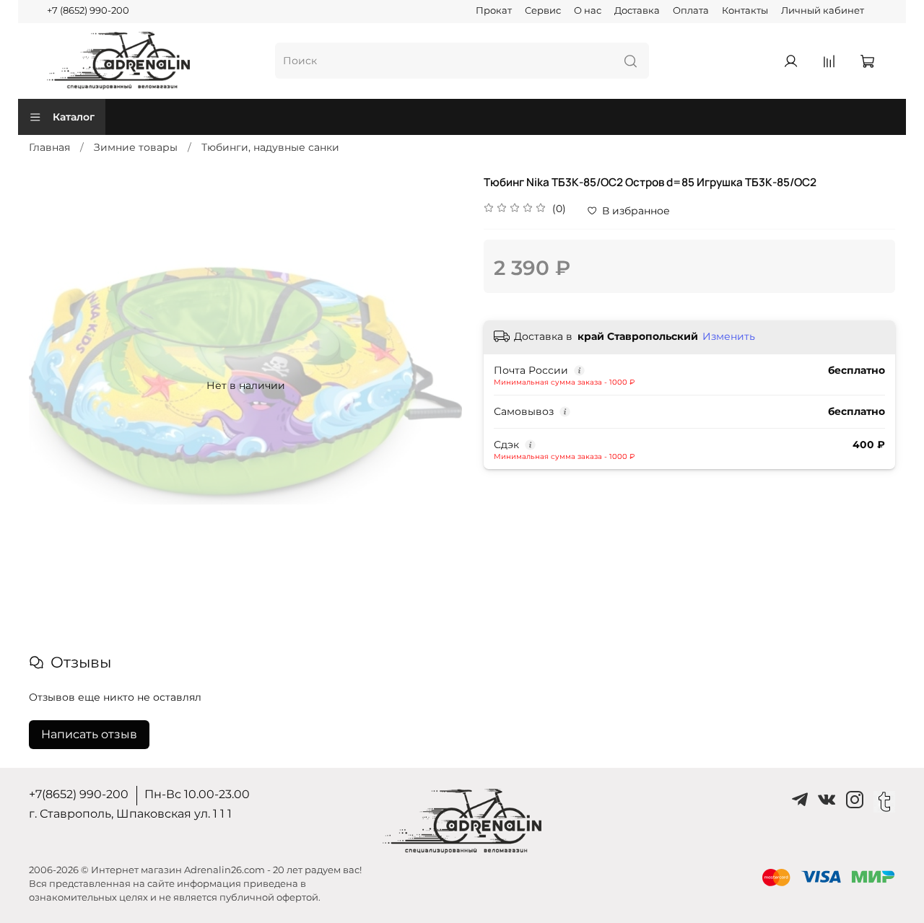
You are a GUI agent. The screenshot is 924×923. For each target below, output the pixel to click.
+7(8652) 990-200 (78, 794)
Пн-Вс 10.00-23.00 (197, 794)
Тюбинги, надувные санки (270, 147)
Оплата (691, 10)
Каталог (74, 116)
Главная (49, 147)
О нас (587, 10)
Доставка (637, 10)
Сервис (543, 10)
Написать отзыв (89, 734)
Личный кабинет (822, 10)
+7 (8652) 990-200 (88, 10)
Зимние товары (136, 147)
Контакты (745, 10)
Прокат (494, 10)
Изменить (728, 336)
